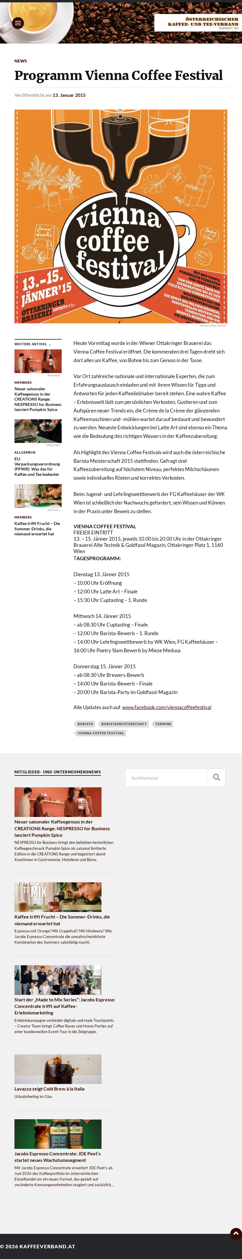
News (20, 60)
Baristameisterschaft (124, 724)
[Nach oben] (236, 1234)
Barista (85, 724)
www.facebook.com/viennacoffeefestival (166, 707)
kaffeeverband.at (47, 1246)
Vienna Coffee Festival (101, 733)
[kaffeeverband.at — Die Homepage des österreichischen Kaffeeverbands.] (121, 23)
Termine (163, 724)
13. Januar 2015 (69, 95)
